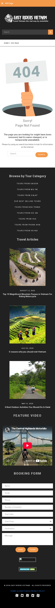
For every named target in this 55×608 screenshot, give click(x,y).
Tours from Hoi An (27, 213)
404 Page (9, 3)
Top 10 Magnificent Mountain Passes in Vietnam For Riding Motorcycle (27, 295)
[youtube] (22, 595)
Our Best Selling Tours (27, 201)
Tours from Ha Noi (27, 231)
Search (50, 32)
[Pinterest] (38, 595)
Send (20, 549)
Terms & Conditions (19, 591)
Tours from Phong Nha (27, 225)
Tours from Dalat (27, 195)
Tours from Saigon (27, 184)
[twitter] (33, 595)
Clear (33, 549)
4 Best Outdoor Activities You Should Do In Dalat (27, 407)
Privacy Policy (38, 591)
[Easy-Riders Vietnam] (27, 18)
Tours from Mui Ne (27, 189)
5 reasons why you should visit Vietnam (27, 352)
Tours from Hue (28, 219)
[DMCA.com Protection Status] (27, 569)
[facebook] (17, 595)
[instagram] (27, 595)
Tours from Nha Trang (27, 207)
